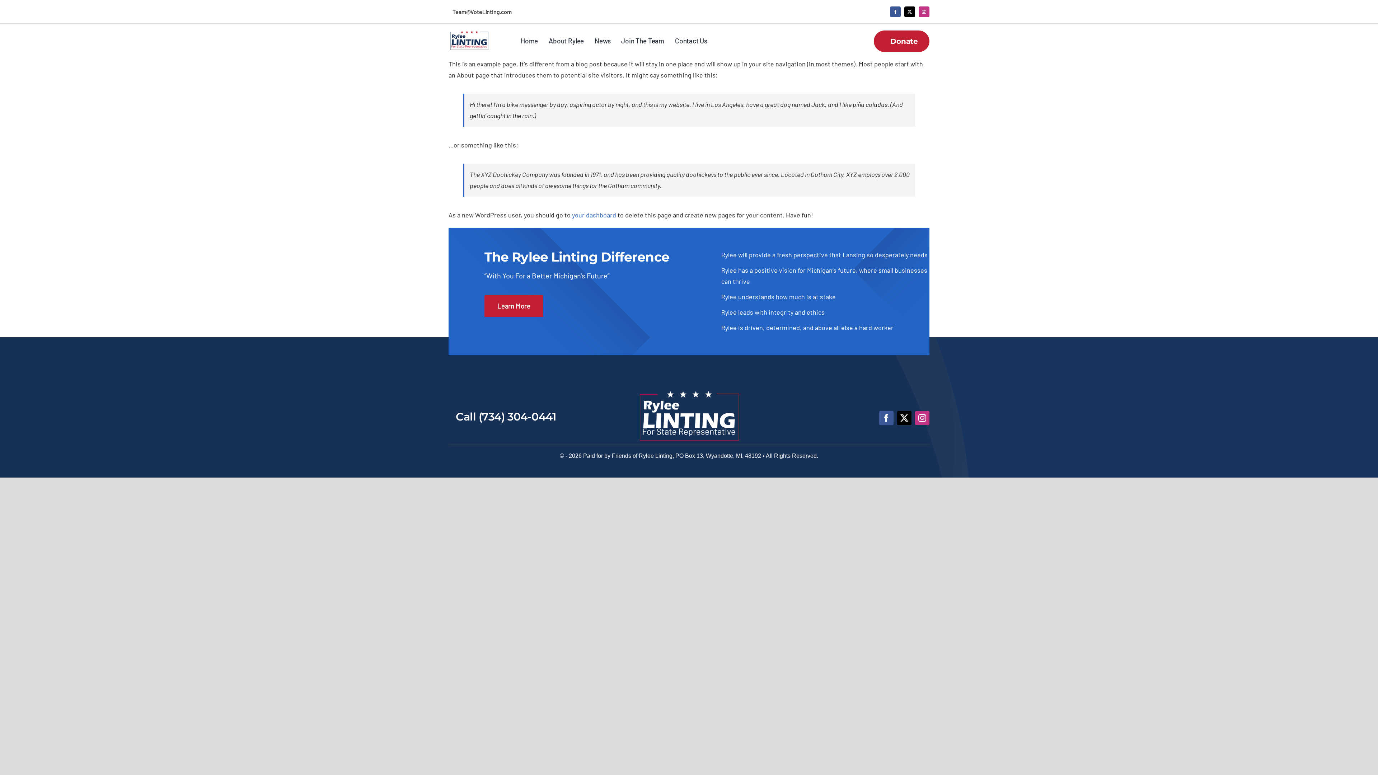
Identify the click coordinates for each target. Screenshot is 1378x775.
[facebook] (895, 11)
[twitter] (909, 11)
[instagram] (924, 11)
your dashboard (594, 215)
